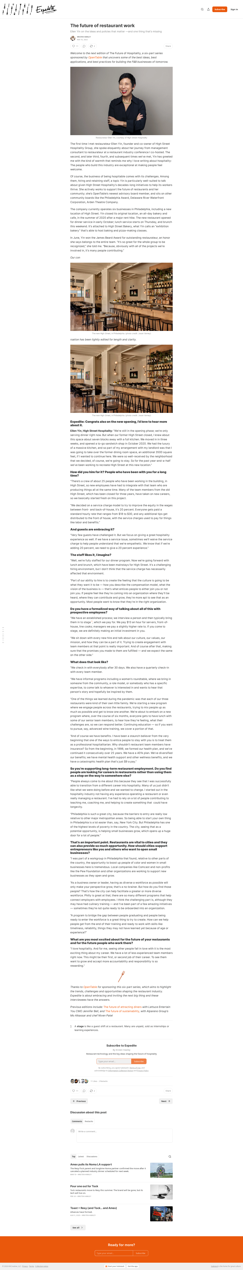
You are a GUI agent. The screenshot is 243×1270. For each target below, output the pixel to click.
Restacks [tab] (89, 1121)
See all (76, 1227)
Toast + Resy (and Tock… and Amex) (93, 1208)
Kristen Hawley (84, 37)
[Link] (66, 423)
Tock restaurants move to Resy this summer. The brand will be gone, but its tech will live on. (106, 1191)
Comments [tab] (77, 1121)
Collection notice (41, 1266)
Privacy (25, 1266)
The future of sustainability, (122, 1011)
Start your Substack (116, 1266)
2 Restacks (103, 1081)
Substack (214, 1266)
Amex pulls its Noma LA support (91, 1164)
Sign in (234, 9)
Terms (31, 1266)
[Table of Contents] (3, 635)
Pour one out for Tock (84, 1186)
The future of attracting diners (123, 1007)
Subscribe (220, 9)
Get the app (133, 1266)
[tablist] (82, 1121)
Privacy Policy (142, 1070)
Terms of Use (135, 1068)
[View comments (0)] (84, 46)
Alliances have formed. (81, 1212)
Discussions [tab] (92, 1156)
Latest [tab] (81, 1156)
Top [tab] (73, 1156)
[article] (121, 1171)
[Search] (202, 9)
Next (163, 1101)
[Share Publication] (208, 9)
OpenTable (95, 57)
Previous (81, 1101)
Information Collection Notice (120, 1070)
